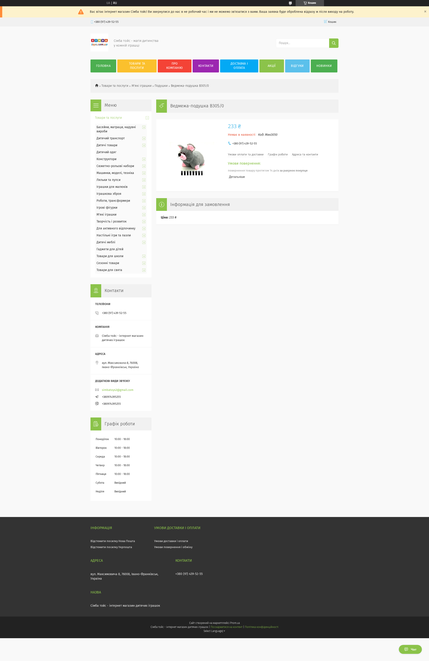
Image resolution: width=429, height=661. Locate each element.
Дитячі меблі (106, 242)
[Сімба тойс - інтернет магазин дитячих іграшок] (99, 50)
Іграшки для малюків (112, 187)
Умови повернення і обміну (173, 547)
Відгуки (297, 66)
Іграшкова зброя (109, 193)
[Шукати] (334, 43)
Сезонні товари (108, 263)
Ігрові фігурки (107, 207)
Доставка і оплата (239, 66)
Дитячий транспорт (111, 138)
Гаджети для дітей (110, 249)
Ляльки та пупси (108, 180)
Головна (103, 66)
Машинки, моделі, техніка (115, 173)
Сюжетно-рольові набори (115, 166)
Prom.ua (235, 623)
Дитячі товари (107, 145)
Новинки (324, 66)
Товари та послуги (137, 66)
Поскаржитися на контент (226, 627)
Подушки (161, 85)
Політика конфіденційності (261, 627)
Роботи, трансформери (113, 200)
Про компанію (174, 66)
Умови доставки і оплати (171, 541)
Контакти (205, 66)
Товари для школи (110, 256)
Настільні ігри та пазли (114, 235)
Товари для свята (109, 270)
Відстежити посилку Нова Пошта (112, 541)
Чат (413, 649)
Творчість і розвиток (111, 221)
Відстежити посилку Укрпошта (111, 547)
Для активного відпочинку (116, 228)
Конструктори (106, 159)
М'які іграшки (141, 85)
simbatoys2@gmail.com (117, 390)
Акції (272, 66)
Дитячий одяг (106, 152)
